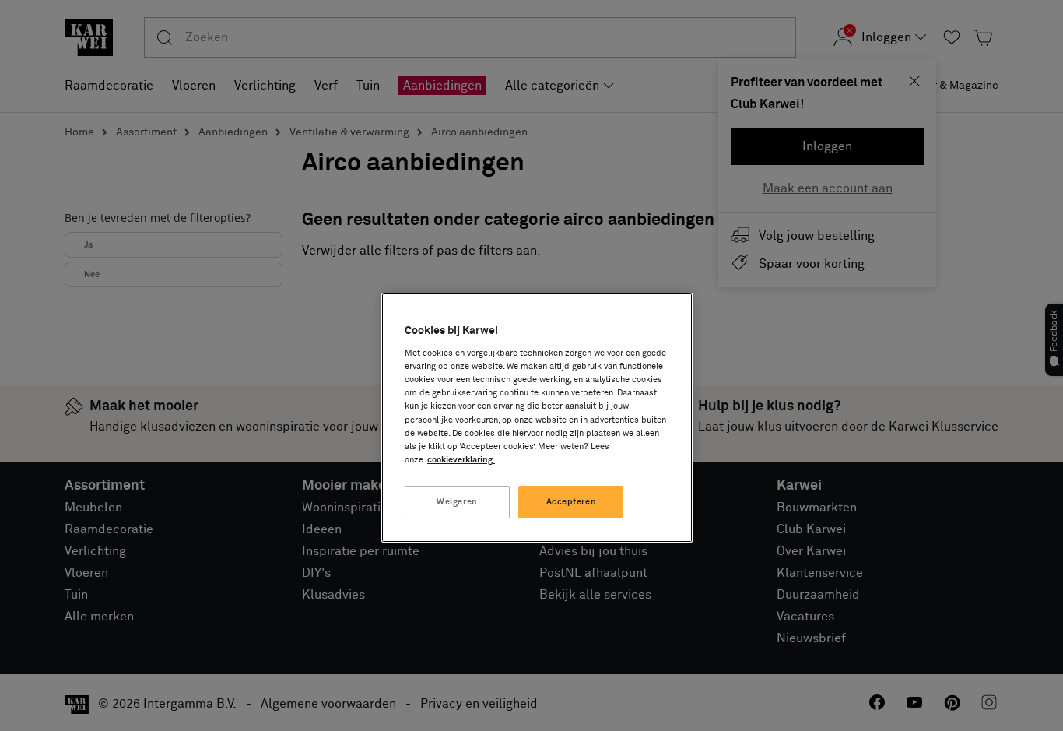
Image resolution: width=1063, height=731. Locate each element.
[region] (537, 418)
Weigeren (457, 501)
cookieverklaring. (461, 459)
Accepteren (571, 501)
